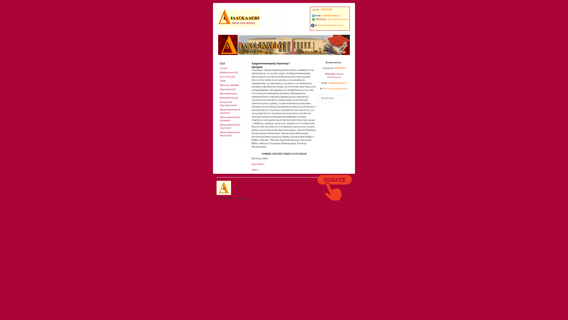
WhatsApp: (330, 73)
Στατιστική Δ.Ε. (228, 76)
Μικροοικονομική (228, 93)
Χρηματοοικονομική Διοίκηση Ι (230, 111)
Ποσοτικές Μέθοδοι (229, 85)
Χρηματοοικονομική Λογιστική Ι (230, 126)
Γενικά (223, 68)
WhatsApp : (332, 19)
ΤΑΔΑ (223, 80)
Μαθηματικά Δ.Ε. (229, 72)
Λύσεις (255, 169)
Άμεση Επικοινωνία (335, 75)
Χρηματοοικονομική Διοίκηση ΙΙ (230, 118)
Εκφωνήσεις (258, 163)
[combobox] (334, 98)
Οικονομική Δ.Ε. (228, 89)
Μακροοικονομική (229, 97)
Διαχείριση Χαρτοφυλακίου (228, 103)
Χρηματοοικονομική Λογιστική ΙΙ (230, 134)
